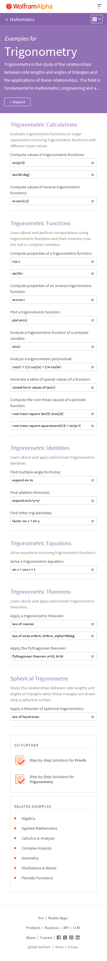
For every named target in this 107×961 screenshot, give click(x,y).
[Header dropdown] (99, 6)
